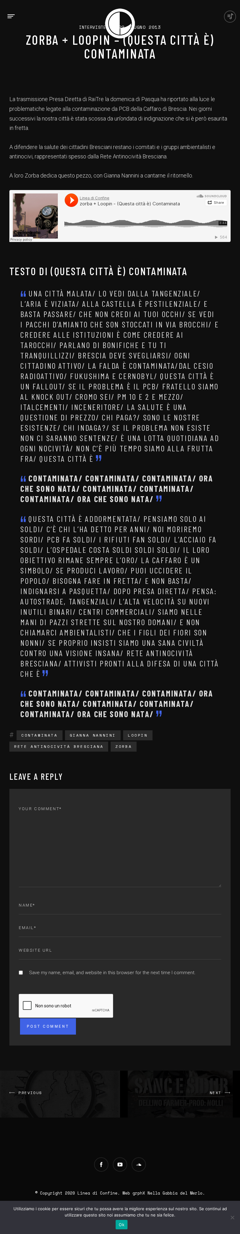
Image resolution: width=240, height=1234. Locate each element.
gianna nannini (93, 735)
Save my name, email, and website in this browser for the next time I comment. (112, 972)
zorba (123, 746)
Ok (121, 1224)
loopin (138, 735)
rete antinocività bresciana (58, 746)
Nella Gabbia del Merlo (175, 1193)
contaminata (39, 735)
